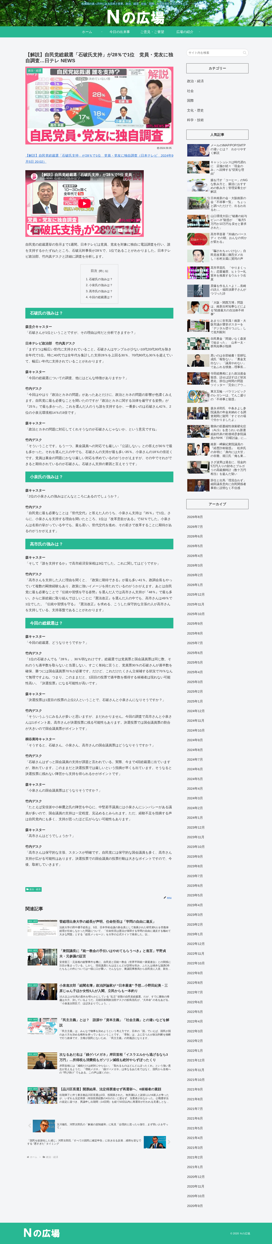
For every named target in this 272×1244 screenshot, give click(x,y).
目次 (94, 271)
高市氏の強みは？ (101, 291)
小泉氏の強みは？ (101, 285)
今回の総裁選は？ (101, 297)
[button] (244, 53)
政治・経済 (35, 889)
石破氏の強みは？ (101, 279)
